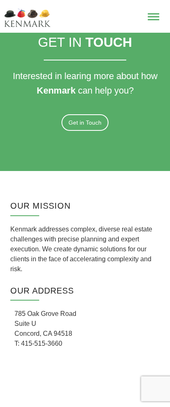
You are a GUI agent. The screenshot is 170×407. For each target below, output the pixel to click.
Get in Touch (85, 122)
